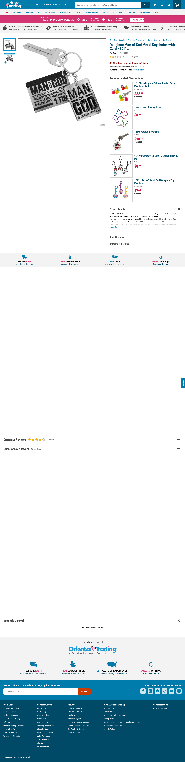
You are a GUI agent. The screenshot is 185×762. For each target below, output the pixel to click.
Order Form (41, 718)
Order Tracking (43, 715)
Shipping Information (45, 725)
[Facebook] (143, 691)
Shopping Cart (43, 729)
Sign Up (84, 691)
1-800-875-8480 (137, 69)
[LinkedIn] (150, 691)
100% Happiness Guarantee (78, 725)
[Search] (145, 5)
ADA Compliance (43, 743)
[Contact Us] (162, 4)
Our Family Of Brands (76, 729)
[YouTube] (171, 691)
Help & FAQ (41, 711)
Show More (114, 227)
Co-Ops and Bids (9, 711)
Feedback (183, 383)
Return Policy (42, 722)
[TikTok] (164, 691)
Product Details (117, 209)
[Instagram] (179, 691)
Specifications (117, 237)
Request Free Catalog (11, 718)
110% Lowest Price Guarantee (79, 722)
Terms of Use (109, 711)
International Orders (45, 732)
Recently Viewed (13, 621)
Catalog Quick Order (11, 708)
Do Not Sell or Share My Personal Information (122, 722)
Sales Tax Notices (44, 736)
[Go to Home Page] (111, 40)
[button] (62, 82)
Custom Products (160, 708)
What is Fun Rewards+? (12, 736)
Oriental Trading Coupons (13, 725)
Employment (73, 715)
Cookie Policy (109, 729)
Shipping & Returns (119, 244)
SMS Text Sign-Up (10, 732)
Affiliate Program (74, 718)
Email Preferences (44, 746)
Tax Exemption (43, 739)
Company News (74, 732)
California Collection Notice (115, 715)
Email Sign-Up (9, 729)
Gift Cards (7, 722)
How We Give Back (75, 711)
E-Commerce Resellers (113, 725)
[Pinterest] (157, 691)
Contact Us (41, 708)
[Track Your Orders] (155, 4)
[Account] (169, 4)
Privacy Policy (110, 708)
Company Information (76, 708)
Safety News (109, 718)
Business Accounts (10, 715)
